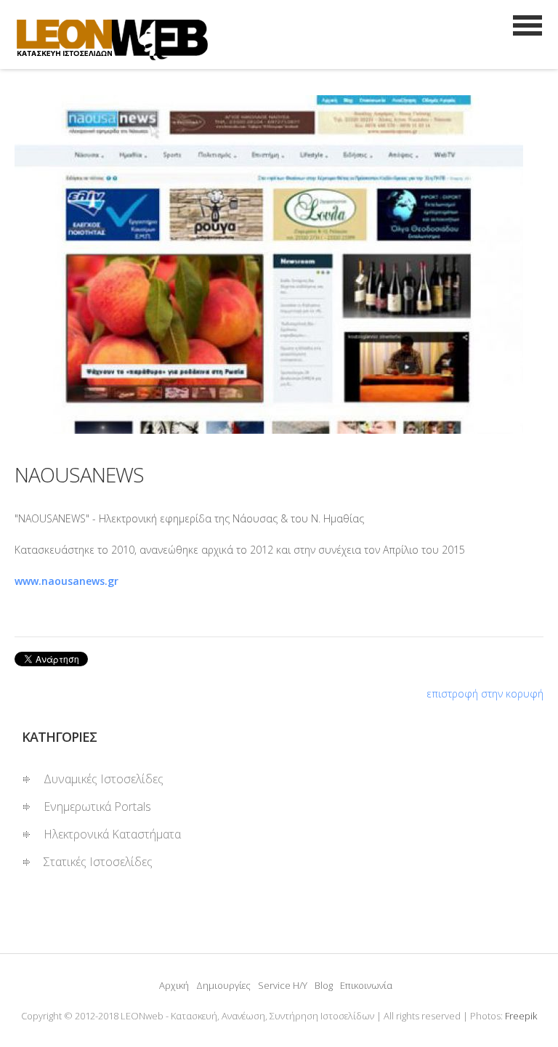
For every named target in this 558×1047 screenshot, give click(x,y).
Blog (324, 985)
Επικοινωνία (366, 985)
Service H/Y (282, 985)
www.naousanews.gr (66, 581)
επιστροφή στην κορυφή (484, 693)
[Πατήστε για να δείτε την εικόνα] (279, 264)
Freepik (521, 1015)
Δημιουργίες (223, 985)
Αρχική (174, 985)
